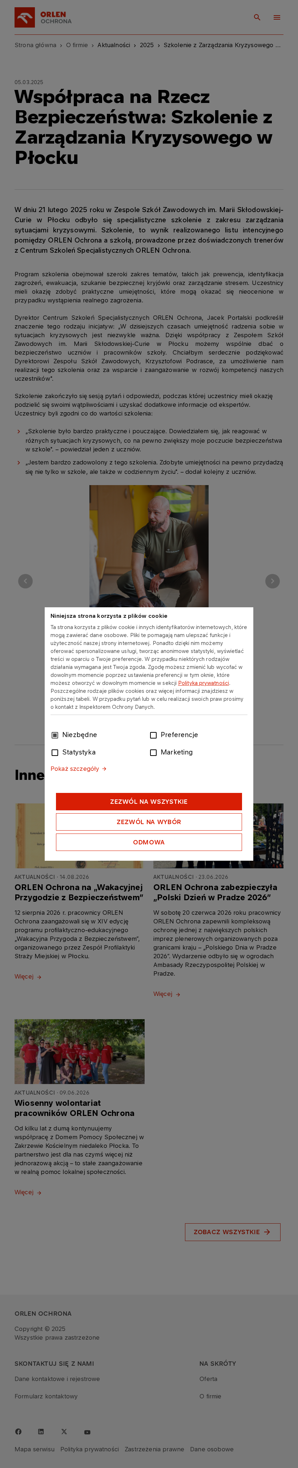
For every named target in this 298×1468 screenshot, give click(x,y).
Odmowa (149, 842)
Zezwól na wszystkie (149, 801)
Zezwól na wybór (149, 822)
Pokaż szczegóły (75, 768)
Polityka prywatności (203, 683)
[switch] (155, 734)
